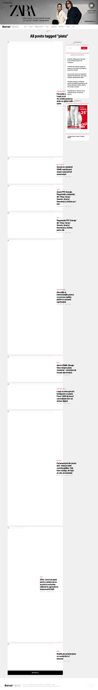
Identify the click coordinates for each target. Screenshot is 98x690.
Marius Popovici (60, 475)
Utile (44, 684)
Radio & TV (31, 684)
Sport (47, 26)
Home (23, 684)
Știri (25, 26)
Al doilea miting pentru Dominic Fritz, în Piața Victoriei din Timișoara (76, 60)
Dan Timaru (59, 106)
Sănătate (53, 26)
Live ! (73, 26)
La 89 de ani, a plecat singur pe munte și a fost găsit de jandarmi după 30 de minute (76, 68)
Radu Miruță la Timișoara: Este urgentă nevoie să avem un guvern (76, 92)
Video (67, 26)
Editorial (36, 684)
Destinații (61, 26)
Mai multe (35, 672)
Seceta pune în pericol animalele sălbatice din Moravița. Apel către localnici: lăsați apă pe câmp (77, 75)
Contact (53, 684)
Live (27, 684)
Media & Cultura (39, 26)
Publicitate (48, 684)
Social (30, 26)
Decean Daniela (60, 176)
